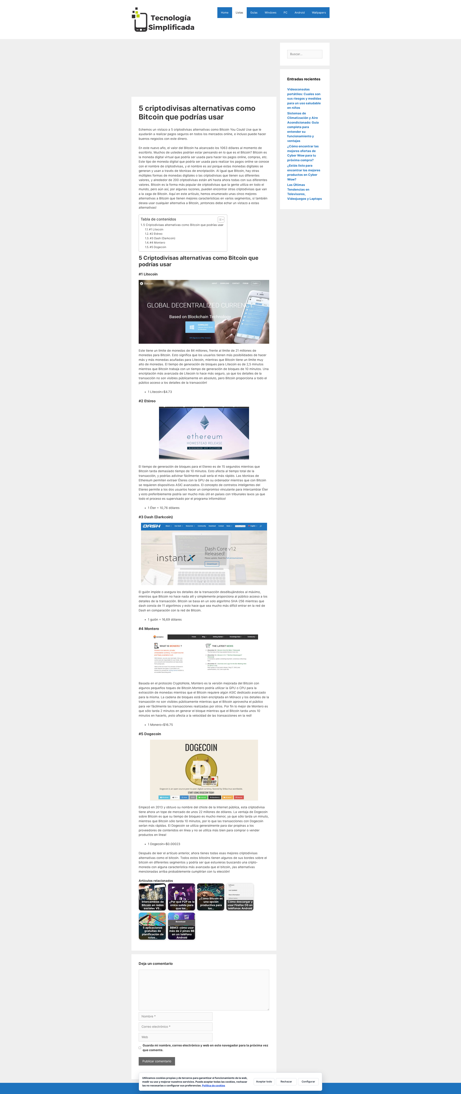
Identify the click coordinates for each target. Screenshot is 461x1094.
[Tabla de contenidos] (221, 219)
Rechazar (286, 1081)
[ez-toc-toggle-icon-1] (219, 220)
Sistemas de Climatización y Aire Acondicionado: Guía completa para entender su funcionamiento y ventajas (303, 127)
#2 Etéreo (156, 233)
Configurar (308, 1081)
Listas (239, 12)
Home (225, 12)
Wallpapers (319, 12)
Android (300, 12)
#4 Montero (157, 242)
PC (285, 12)
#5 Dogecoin (158, 247)
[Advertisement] (203, 68)
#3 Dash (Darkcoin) (162, 238)
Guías (254, 12)
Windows (270, 12)
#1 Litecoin (156, 229)
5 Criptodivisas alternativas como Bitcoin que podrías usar (183, 225)
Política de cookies (213, 1085)
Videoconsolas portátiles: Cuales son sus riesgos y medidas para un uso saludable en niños (304, 99)
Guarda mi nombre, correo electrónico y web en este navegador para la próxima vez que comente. (205, 1048)
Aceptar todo (264, 1081)
